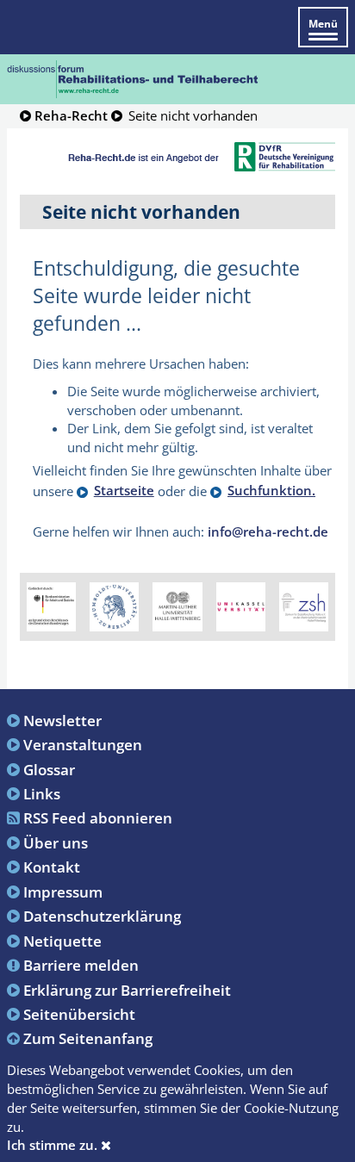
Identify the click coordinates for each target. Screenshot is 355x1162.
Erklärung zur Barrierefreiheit (127, 989)
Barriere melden (81, 964)
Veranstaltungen (82, 744)
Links (41, 793)
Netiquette (62, 940)
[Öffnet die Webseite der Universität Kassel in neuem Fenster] (240, 605)
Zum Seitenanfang (88, 1038)
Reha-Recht (71, 115)
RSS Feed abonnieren (97, 817)
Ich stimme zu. (54, 1144)
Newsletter (62, 720)
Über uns (55, 842)
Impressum (63, 891)
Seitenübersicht (79, 1014)
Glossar (49, 769)
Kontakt (51, 866)
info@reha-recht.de (268, 531)
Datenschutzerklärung (102, 915)
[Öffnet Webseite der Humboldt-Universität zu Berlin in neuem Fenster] (114, 605)
